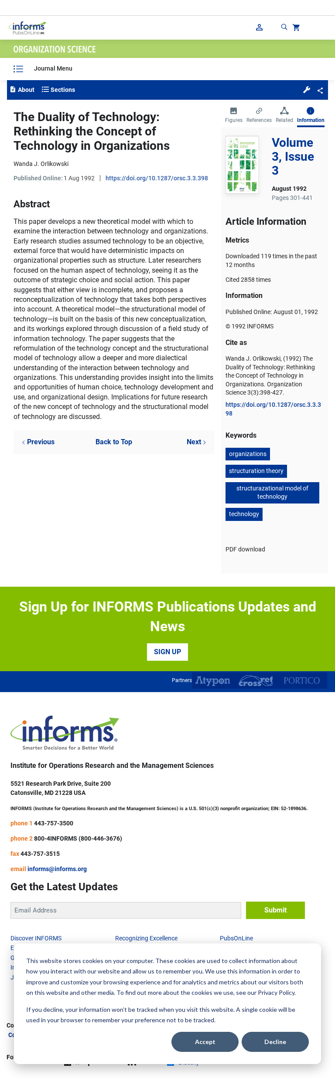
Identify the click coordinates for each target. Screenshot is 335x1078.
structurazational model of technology (272, 492)
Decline (275, 1041)
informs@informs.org (57, 868)
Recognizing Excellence (146, 938)
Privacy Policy (276, 992)
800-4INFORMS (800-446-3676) (78, 838)
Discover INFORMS (36, 938)
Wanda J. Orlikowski (41, 163)
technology (244, 513)
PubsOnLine (236, 938)
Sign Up (167, 652)
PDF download (245, 549)
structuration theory (256, 470)
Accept (205, 1041)
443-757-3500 (53, 823)
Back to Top (114, 442)
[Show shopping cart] (295, 28)
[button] (306, 89)
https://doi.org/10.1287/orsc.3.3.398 (157, 178)
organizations (248, 453)
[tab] (234, 115)
